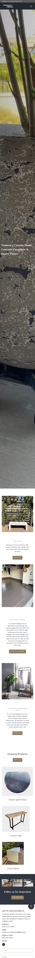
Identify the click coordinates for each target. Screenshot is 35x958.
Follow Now (17, 897)
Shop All (17, 759)
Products (17, 733)
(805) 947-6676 (7, 938)
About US (17, 557)
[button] (31, 6)
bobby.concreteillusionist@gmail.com (14, 932)
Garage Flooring (17, 651)
